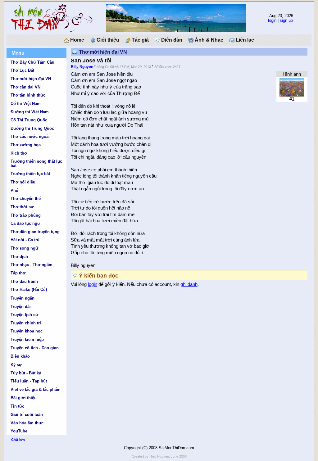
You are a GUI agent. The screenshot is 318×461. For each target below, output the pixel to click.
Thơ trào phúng (26, 215)
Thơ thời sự (22, 207)
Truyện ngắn (22, 298)
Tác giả (139, 40)
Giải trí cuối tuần (27, 414)
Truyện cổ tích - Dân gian (35, 348)
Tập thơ (18, 273)
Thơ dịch (19, 256)
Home (76, 40)
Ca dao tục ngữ (25, 223)
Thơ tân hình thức (28, 95)
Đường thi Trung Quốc (32, 128)
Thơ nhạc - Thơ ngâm (31, 264)
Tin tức (17, 406)
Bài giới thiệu (24, 397)
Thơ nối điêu (23, 182)
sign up (286, 20)
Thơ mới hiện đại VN (31, 78)
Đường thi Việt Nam (30, 112)
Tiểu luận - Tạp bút (29, 381)
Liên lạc (244, 40)
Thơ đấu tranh (24, 281)
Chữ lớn (18, 439)
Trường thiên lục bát (30, 173)
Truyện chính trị (26, 323)
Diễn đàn (171, 40)
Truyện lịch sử (24, 314)
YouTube (19, 431)
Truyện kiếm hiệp (27, 339)
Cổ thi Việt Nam (26, 103)
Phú (14, 190)
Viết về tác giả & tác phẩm (36, 389)
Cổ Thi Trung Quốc (29, 120)
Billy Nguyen (82, 67)
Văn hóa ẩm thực (27, 423)
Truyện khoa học (27, 331)
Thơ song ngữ (24, 248)
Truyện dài (21, 306)
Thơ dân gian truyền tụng (35, 231)
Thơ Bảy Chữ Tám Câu (32, 62)
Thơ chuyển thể (26, 198)
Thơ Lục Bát (22, 70)
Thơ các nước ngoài (30, 136)
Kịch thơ (19, 153)
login (272, 20)
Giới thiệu (107, 40)
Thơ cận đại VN (25, 87)
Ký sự (16, 364)
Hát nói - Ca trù (25, 239)
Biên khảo (20, 356)
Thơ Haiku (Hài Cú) (29, 289)
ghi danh (189, 284)
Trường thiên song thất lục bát (36, 163)
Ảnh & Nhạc (208, 40)
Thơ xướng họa (26, 144)
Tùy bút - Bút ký (26, 373)
